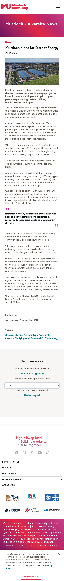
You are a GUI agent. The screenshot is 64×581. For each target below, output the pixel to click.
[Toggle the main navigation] (58, 7)
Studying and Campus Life (29, 338)
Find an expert (32, 395)
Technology (52, 338)
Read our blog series (32, 373)
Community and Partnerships (21, 335)
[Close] (59, 554)
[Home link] (14, 7)
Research (44, 335)
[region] (32, 565)
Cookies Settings (30, 576)
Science (9, 338)
